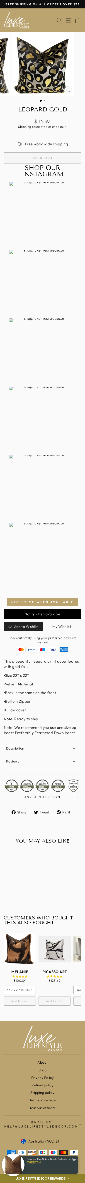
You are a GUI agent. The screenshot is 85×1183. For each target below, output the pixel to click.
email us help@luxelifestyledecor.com (41, 1124)
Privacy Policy (42, 1077)
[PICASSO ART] (54, 949)
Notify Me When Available (42, 602)
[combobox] (20, 990)
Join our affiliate (42, 1108)
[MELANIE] (20, 949)
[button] (42, 1178)
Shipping (24, 127)
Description (15, 748)
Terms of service (42, 1100)
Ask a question (42, 797)
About (42, 1062)
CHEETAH (34, 1162)
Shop (43, 1070)
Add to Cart (20, 1001)
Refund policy (42, 1085)
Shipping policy (42, 1092)
